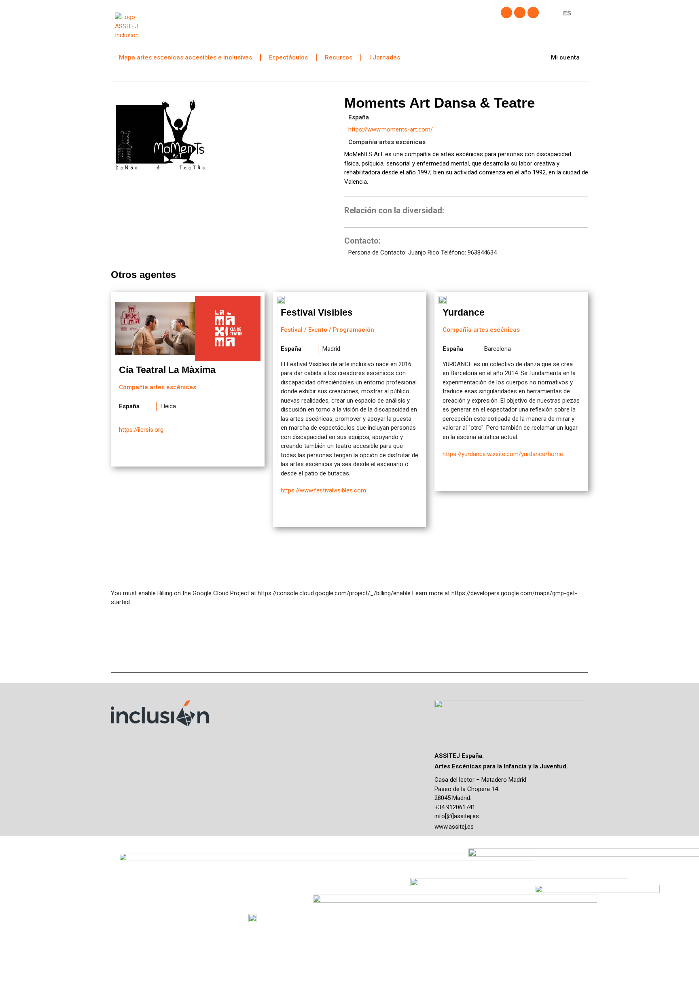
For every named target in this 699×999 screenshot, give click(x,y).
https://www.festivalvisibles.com (323, 490)
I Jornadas (384, 57)
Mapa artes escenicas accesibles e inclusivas (185, 57)
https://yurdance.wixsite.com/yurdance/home (503, 454)
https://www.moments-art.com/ (390, 129)
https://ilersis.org (141, 429)
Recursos (338, 57)
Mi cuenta (565, 57)
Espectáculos (288, 57)
